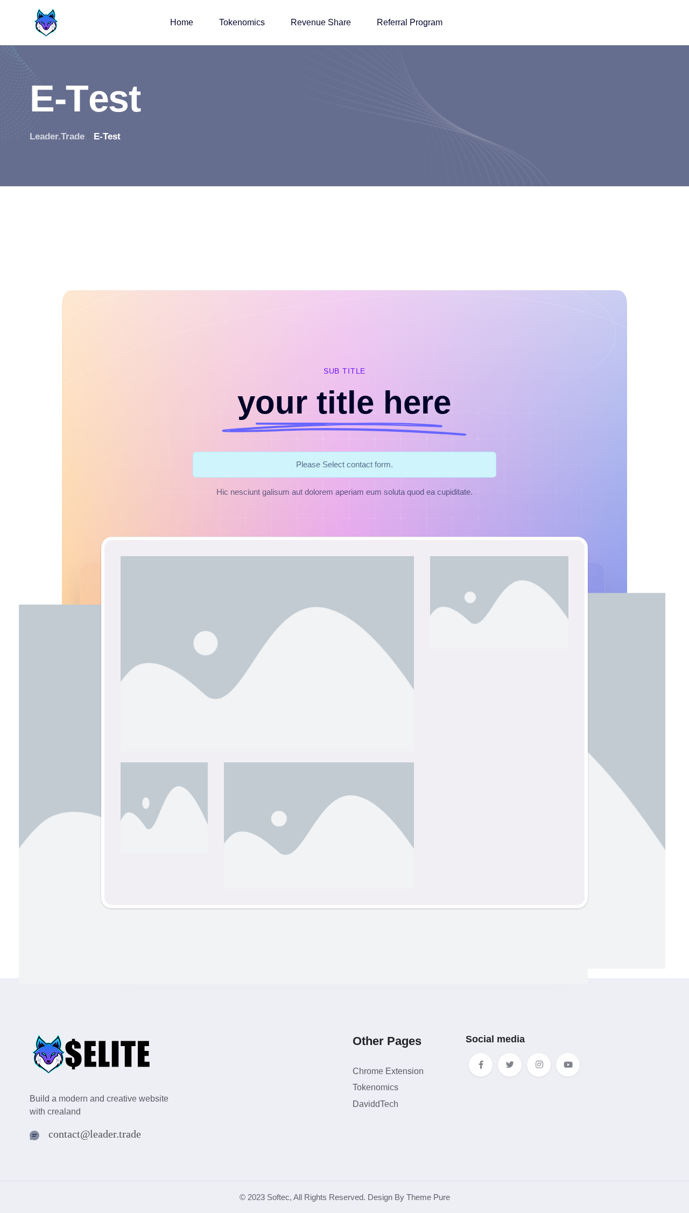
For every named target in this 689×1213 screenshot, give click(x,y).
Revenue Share (321, 22)
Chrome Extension (388, 1071)
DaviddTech (375, 1104)
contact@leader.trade (94, 1134)
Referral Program (409, 22)
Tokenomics (242, 22)
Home (181, 22)
